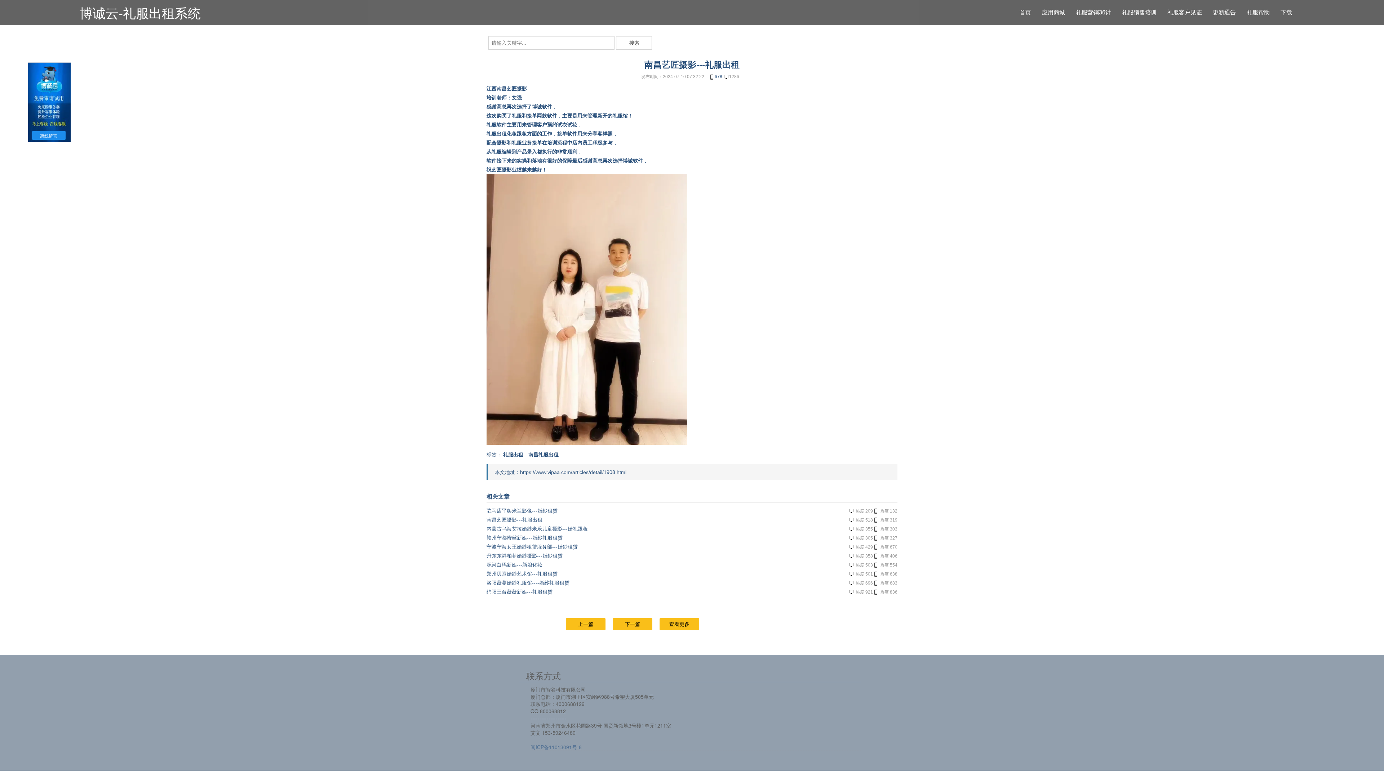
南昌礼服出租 (543, 454)
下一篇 (632, 624)
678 (718, 76)
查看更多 (679, 624)
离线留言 (48, 136)
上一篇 (585, 624)
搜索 (634, 43)
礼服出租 (513, 454)
